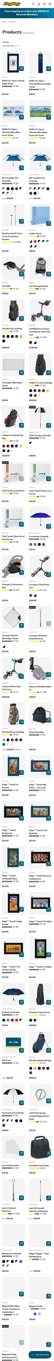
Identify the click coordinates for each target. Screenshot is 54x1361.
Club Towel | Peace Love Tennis (40, 492)
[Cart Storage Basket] (40, 268)
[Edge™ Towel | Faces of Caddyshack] (40, 857)
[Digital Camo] (3, 739)
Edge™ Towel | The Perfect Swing (11, 968)
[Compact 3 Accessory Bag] (13, 566)
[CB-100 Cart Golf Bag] (13, 310)
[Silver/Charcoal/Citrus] (47, 390)
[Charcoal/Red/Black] (39, 390)
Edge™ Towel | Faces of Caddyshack (40, 877)
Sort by (6, 42)
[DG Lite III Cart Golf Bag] (13, 714)
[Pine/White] (47, 241)
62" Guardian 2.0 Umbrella (10, 179)
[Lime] (8, 1020)
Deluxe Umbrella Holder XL (40, 688)
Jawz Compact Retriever (9, 1209)
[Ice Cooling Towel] (13, 1147)
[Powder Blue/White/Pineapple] (8, 744)
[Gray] (35, 544)
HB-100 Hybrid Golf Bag (40, 1060)
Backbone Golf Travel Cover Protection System (12, 236)
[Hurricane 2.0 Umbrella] (13, 1094)
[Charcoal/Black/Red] (3, 336)
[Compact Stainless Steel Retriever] (40, 617)
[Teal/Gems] (3, 744)
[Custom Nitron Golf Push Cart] (13, 668)
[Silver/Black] (35, 342)
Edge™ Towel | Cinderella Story (9, 877)
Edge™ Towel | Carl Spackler (38, 831)
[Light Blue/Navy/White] (30, 241)
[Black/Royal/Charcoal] (35, 390)
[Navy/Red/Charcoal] (8, 446)
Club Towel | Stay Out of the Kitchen (13, 538)
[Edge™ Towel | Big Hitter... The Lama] (40, 766)
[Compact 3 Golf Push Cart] (40, 566)
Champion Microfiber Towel (12, 384)
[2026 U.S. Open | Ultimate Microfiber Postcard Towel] (40, 111)
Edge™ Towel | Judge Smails (12, 923)
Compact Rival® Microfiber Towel (10, 637)
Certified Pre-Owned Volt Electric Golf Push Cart (39, 331)
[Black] (8, 188)
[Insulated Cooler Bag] (40, 1147)
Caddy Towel (35, 233)
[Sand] (20, 336)
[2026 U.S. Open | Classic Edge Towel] (13, 62)
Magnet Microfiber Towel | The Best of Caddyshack (11, 1309)
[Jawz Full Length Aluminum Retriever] (40, 1189)
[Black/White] (20, 188)
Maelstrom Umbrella (11, 1253)
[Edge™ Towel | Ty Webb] (40, 948)
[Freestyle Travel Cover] (40, 994)
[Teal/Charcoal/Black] (30, 395)
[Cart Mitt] (13, 268)
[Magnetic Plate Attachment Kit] (13, 1336)
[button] (44, 4)
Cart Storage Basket (38, 286)
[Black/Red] (30, 342)
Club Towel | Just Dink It (13, 490)
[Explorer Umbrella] (13, 994)
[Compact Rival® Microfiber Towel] (13, 617)
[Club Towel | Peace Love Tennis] (40, 472)
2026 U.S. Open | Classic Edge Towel (13, 82)
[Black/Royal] (35, 1020)
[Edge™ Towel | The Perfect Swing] (13, 948)
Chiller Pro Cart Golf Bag (40, 382)
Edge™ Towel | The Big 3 (40, 921)
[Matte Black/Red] (30, 595)
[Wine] (12, 1020)
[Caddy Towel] (40, 215)
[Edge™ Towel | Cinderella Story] (13, 857)
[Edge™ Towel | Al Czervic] (13, 766)
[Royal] (30, 544)
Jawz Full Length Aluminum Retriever (38, 1209)
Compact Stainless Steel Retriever (38, 637)
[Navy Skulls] (16, 336)
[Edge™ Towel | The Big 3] (40, 903)
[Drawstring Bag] (40, 714)
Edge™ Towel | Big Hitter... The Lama (37, 786)
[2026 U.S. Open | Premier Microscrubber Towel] (40, 62)
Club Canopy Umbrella (39, 435)
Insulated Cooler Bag (39, 1165)
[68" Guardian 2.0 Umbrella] (40, 159)
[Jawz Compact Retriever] (13, 1189)
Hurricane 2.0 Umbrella (13, 1113)
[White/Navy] (35, 245)
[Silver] (39, 1313)
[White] (3, 393)
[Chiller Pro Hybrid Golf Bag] (13, 417)
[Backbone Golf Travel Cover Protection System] (13, 215)
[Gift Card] (13, 1042)
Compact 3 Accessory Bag (12, 586)
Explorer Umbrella (10, 1012)
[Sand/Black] (35, 395)
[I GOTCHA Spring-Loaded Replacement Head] (40, 1094)
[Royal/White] (3, 188)
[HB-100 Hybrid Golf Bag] (40, 1042)
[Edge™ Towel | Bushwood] (13, 812)
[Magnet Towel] (40, 1288)
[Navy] (12, 188)
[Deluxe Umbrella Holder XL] (40, 668)
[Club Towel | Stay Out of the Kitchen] (13, 518)
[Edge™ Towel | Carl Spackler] (40, 812)
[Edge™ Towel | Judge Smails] (13, 903)
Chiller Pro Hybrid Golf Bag (12, 436)
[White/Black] (30, 245)
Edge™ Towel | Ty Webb (40, 967)
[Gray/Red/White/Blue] (35, 241)
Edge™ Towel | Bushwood (9, 831)
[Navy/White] (3, 193)
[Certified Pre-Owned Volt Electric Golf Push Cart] (40, 310)
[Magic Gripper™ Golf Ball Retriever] (40, 1235)
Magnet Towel (35, 1306)
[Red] (43, 544)
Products (12, 22)
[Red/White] (8, 193)
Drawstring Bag (36, 732)
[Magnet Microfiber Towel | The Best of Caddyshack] (13, 1288)
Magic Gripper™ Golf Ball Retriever (39, 1255)
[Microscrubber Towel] (40, 1336)
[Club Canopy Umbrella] (40, 417)
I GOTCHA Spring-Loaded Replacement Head (39, 1116)
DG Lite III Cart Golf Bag (13, 732)
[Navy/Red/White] (43, 390)
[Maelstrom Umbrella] (13, 1235)
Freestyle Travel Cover (39, 1012)
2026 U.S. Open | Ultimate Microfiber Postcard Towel (38, 132)
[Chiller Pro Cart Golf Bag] (40, 364)
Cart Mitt (6, 286)
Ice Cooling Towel (10, 1165)
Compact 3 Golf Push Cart (39, 586)
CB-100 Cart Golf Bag (12, 328)
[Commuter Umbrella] (40, 518)
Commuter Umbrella (38, 536)
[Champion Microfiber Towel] (13, 364)
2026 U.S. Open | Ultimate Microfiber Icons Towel (11, 132)
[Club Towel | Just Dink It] (13, 472)
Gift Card (6, 1060)
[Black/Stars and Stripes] (3, 340)
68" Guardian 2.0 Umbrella (37, 179)
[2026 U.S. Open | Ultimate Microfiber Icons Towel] (13, 111)
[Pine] (16, 188)
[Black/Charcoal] (30, 390)
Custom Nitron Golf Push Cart (11, 688)
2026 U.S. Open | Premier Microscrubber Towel (40, 84)
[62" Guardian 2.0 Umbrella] (13, 159)
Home (5, 22)
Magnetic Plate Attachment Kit (9, 1356)
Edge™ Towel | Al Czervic (10, 786)
